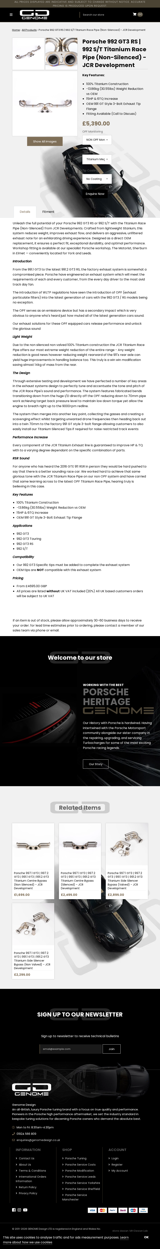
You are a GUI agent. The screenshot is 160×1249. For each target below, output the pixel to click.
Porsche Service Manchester (74, 1197)
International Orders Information (31, 1179)
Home (16, 30)
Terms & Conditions (32, 1171)
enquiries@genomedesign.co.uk (38, 1140)
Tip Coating (90, 170)
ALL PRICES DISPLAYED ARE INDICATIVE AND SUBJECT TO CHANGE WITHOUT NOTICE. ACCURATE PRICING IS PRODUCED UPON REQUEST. (80, 4)
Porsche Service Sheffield (82, 1189)
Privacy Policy (27, 1193)
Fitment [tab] (48, 211)
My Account (119, 1171)
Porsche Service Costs (80, 1165)
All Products (29, 30)
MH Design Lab (139, 1230)
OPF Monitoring (92, 131)
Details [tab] (25, 211)
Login (115, 1158)
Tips (85, 151)
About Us (24, 1165)
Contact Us (26, 1158)
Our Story (95, 764)
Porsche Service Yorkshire (82, 1183)
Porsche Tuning (75, 1158)
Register (117, 1165)
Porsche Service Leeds (80, 1177)
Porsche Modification (79, 1171)
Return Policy (27, 1187)
